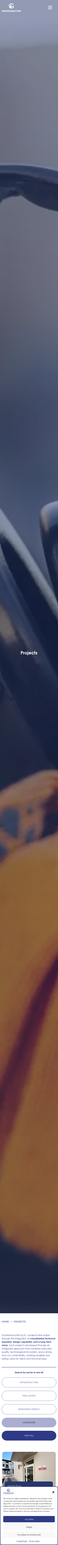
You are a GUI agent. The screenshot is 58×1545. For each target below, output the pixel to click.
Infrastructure (29, 1382)
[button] (53, 1491)
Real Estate (29, 1395)
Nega (29, 1527)
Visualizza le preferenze (29, 1534)
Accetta (29, 1519)
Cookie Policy (22, 1541)
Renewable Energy (29, 1409)
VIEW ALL (29, 1435)
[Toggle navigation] (50, 7)
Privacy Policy (34, 1541)
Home (6, 1321)
